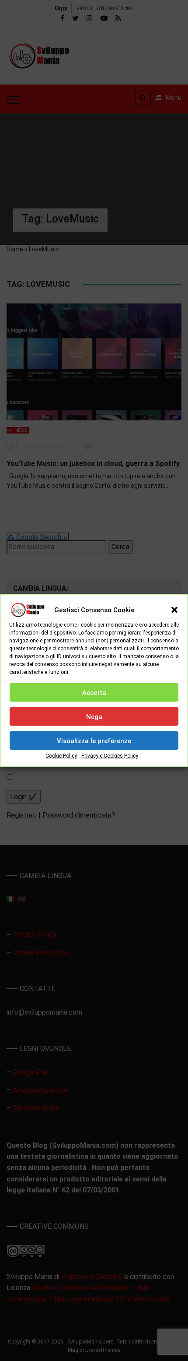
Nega (94, 716)
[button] (174, 610)
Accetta (94, 692)
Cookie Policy (61, 756)
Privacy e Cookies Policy (109, 756)
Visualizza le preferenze (94, 740)
